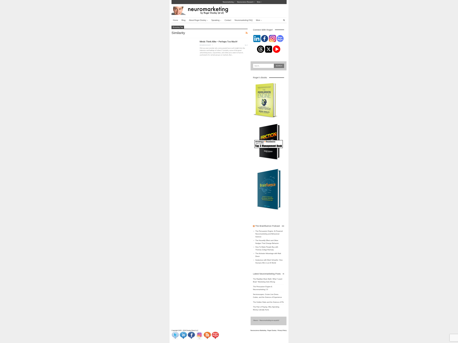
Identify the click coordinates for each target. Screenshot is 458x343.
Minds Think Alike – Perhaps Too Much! (218, 41)
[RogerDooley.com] (215, 335)
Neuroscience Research (245, 2)
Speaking (215, 20)
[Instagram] (199, 335)
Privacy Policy (282, 330)
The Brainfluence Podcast (267, 226)
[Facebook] (191, 335)
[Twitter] (176, 335)
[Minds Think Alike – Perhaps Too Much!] (184, 48)
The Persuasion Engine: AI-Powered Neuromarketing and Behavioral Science (269, 234)
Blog (183, 20)
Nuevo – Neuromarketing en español (266, 320)
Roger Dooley (271, 330)
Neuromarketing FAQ (243, 20)
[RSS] (207, 335)
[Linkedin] (183, 335)
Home (175, 20)
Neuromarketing (228, 2)
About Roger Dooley (197, 20)
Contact (228, 20)
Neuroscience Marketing (258, 330)
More (259, 2)
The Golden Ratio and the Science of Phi (268, 302)
